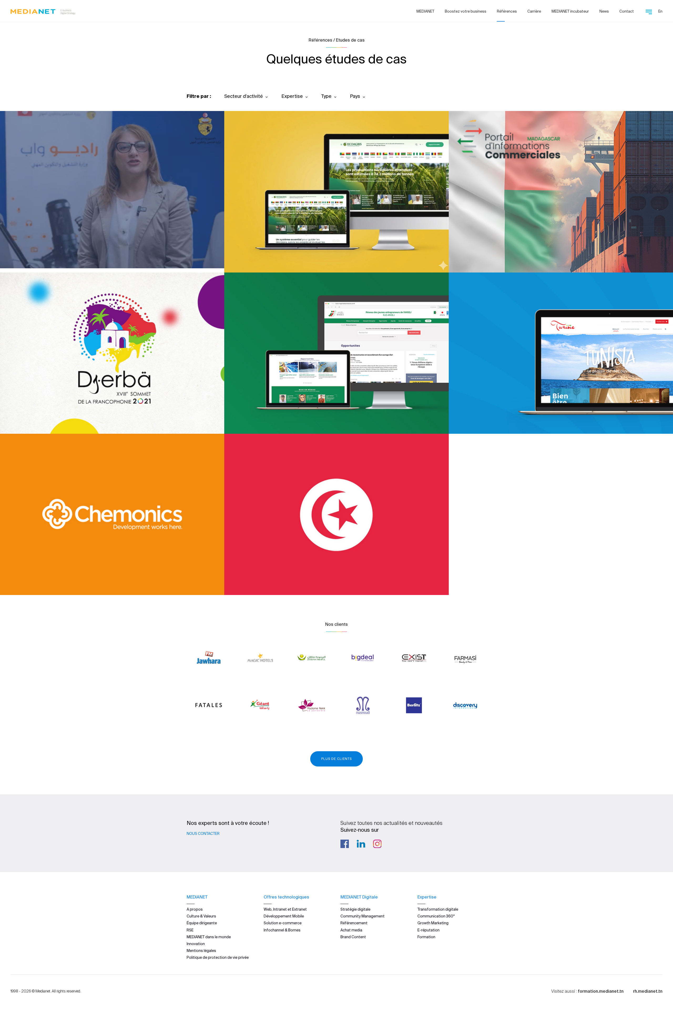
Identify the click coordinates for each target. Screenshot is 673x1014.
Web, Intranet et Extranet (285, 909)
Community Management (362, 916)
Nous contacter (203, 833)
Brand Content (353, 937)
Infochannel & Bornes (282, 930)
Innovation (196, 944)
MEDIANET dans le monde (209, 937)
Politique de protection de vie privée (218, 957)
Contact (626, 11)
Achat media (351, 930)
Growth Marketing (432, 923)
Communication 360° (436, 916)
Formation (426, 937)
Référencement (354, 923)
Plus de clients (336, 758)
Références (507, 11)
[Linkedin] (361, 844)
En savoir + (37, 250)
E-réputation (428, 930)
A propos (195, 909)
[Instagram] (377, 844)
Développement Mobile (284, 916)
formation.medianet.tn (601, 991)
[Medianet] (43, 10)
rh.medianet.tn (647, 991)
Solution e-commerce (283, 923)
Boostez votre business (465, 11)
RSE (190, 930)
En (660, 11)
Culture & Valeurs (201, 916)
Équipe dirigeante (202, 923)
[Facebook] (344, 844)
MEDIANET (425, 11)
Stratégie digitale (355, 909)
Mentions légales (201, 951)
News (604, 11)
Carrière (534, 11)
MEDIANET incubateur (570, 11)
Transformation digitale (437, 909)
